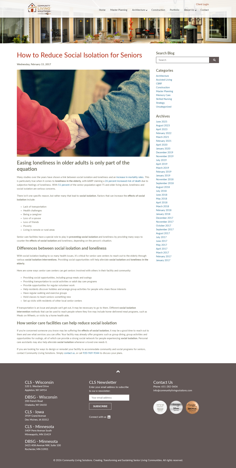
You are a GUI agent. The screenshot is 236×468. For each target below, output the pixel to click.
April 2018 (161, 202)
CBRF (159, 83)
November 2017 (165, 222)
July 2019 (161, 160)
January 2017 (163, 260)
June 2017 (161, 241)
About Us (189, 10)
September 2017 (165, 229)
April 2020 (161, 145)
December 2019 (164, 152)
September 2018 (165, 183)
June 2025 (161, 122)
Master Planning (118, 10)
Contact (205, 10)
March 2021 (162, 137)
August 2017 (163, 233)
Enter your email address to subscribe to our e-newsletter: (109, 389)
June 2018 (161, 195)
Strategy (160, 103)
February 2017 (163, 256)
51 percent (63, 185)
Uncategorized (163, 107)
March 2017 (162, 252)
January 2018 (163, 214)
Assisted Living (164, 80)
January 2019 (163, 175)
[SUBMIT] (214, 60)
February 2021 (163, 141)
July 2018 (161, 191)
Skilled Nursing (164, 99)
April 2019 (161, 164)
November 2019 (165, 156)
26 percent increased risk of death (123, 181)
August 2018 (163, 187)
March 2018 (162, 206)
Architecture (138, 10)
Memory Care (163, 95)
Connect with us (97, 417)
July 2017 (161, 237)
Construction (158, 10)
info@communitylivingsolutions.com (172, 390)
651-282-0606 (169, 387)
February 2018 (163, 210)
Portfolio (174, 10)
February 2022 (163, 133)
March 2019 (162, 168)
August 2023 (163, 125)
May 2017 (161, 245)
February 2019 (163, 172)
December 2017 (164, 218)
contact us (69, 353)
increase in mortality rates (130, 177)
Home (102, 10)
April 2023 (161, 129)
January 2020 (163, 148)
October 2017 (163, 226)
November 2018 (165, 179)
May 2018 (161, 199)
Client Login (202, 4)
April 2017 (161, 249)
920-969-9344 (91, 353)
